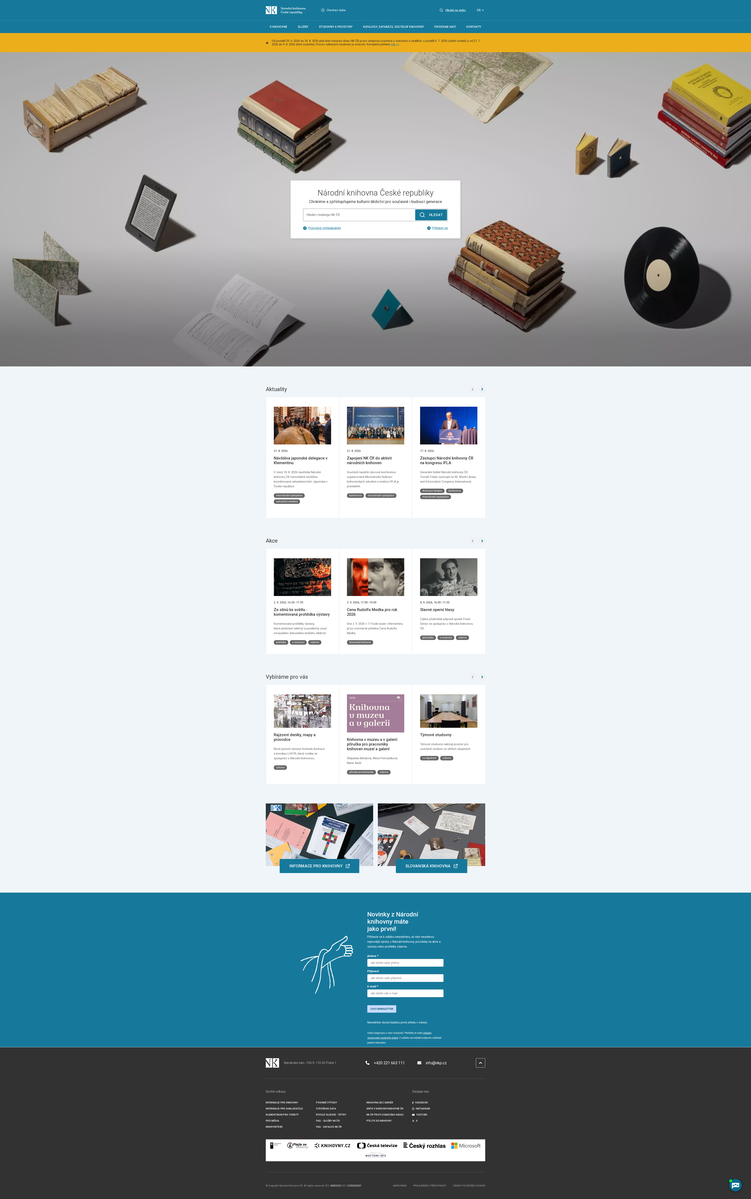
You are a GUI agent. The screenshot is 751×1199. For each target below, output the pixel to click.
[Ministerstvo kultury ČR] (276, 1145)
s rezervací (298, 642)
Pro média (272, 1120)
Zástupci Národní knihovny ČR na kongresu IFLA (446, 460)
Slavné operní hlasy (437, 609)
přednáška (428, 637)
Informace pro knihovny (282, 1102)
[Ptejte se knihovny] (297, 1145)
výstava (280, 767)
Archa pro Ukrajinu (432, 490)
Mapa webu (400, 1185)
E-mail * (372, 986)
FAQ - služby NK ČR (328, 1120)
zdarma (315, 642)
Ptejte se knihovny (379, 1120)
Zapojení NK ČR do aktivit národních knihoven (369, 460)
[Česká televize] (377, 1145)
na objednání (429, 758)
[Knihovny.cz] (332, 1145)
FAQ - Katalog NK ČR (329, 1126)
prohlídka (281, 642)
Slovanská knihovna (360, 642)
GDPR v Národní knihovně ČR (385, 1108)
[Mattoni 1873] (375, 1155)
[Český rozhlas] (424, 1145)
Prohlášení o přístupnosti (429, 1185)
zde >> (395, 44)
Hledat (436, 215)
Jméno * (373, 956)
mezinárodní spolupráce (289, 495)
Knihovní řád (274, 1126)
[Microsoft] (466, 1145)
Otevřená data (326, 1108)
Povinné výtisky (326, 1102)
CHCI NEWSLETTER (381, 1008)
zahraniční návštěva (287, 501)
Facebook (421, 1102)
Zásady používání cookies (469, 1185)
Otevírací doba (336, 10)
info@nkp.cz (436, 1063)
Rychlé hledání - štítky (331, 1114)
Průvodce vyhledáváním (324, 228)
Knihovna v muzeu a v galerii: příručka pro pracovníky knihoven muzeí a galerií (372, 744)
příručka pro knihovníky (361, 772)
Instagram (423, 1108)
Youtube (421, 1114)
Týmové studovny (436, 734)
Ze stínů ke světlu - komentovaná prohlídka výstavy (302, 612)
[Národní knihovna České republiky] (286, 10)
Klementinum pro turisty (282, 1114)
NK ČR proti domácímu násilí (385, 1114)
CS (479, 10)
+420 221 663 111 (389, 1063)
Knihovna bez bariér (380, 1102)
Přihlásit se (440, 228)
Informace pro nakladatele (284, 1108)
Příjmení (373, 971)
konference (355, 495)
